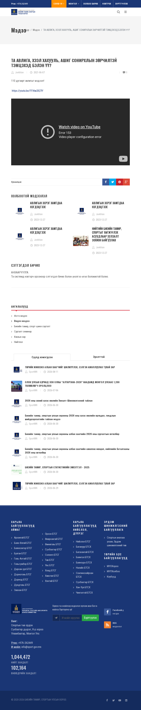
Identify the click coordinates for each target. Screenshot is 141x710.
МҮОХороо (112, 566)
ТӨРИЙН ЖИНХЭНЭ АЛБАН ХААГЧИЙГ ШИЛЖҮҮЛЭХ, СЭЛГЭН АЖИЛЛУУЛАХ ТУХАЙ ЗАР (70, 367)
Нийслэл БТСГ (83, 541)
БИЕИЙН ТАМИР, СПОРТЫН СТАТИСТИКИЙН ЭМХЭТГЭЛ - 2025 (57, 467)
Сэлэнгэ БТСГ (52, 554)
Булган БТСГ (20, 553)
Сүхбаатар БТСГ (53, 549)
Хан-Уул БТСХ (83, 587)
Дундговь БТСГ (22, 584)
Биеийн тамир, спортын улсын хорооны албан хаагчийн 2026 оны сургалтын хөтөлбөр (72, 434)
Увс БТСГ (50, 565)
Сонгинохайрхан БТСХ (84, 575)
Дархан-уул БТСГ (23, 569)
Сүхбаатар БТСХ (84, 582)
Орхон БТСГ (51, 533)
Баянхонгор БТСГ (23, 548)
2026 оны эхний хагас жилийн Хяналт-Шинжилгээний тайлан (59, 400)
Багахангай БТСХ (85, 552)
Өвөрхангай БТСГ (54, 539)
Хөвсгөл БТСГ (52, 575)
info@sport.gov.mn (31, 647)
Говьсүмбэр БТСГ (23, 563)
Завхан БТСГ (20, 590)
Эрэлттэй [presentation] (99, 357)
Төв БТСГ (50, 560)
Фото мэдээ (20, 315)
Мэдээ (36, 30)
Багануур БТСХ (83, 546)
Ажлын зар (20, 336)
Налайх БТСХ (83, 567)
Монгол (73, 4)
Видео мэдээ (22, 321)
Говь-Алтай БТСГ (23, 558)
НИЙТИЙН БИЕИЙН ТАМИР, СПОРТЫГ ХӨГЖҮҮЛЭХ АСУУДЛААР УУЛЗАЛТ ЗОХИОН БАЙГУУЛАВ (107, 234)
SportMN (33, 371)
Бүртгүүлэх (121, 4)
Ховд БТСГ (50, 570)
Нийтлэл (18, 342)
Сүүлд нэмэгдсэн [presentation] (42, 357)
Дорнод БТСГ (21, 579)
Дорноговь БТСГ (23, 574)
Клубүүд (111, 576)
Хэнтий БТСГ (51, 581)
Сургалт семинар (23, 331)
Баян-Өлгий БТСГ (23, 542)
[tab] (42, 356)
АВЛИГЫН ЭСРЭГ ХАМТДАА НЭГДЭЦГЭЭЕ (46, 205)
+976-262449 (22, 3)
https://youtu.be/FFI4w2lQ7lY (27, 90)
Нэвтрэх (106, 4)
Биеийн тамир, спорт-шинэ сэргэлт (32, 326)
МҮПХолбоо (113, 571)
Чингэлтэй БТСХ (84, 592)
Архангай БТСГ (22, 537)
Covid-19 (57, 4)
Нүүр (27, 30)
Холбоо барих (90, 4)
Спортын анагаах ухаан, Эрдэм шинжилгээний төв (116, 541)
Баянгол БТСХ (83, 557)
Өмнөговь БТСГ (53, 544)
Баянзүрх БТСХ (84, 562)
